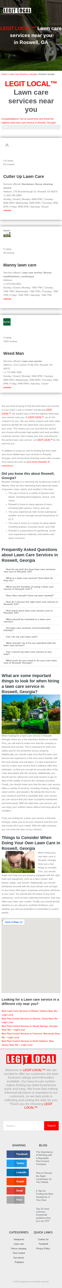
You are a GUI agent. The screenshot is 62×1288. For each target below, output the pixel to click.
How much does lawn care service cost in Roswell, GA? (28, 611)
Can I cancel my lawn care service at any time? (28, 653)
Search (51, 1125)
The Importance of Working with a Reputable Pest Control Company (44, 1158)
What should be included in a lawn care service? (27, 620)
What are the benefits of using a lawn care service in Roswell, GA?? (29, 588)
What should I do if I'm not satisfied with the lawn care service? (30, 644)
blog (43, 1145)
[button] (55, 11)
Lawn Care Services (18, 74)
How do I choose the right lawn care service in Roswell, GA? (31, 603)
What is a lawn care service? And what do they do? (28, 579)
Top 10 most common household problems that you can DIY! (43, 1214)
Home (4, 74)
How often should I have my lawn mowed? (30, 595)
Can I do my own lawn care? (22, 637)
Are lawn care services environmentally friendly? (27, 629)
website (7, 210)
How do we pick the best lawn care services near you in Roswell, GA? (29, 570)
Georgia (33, 74)
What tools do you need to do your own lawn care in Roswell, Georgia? (30, 661)
